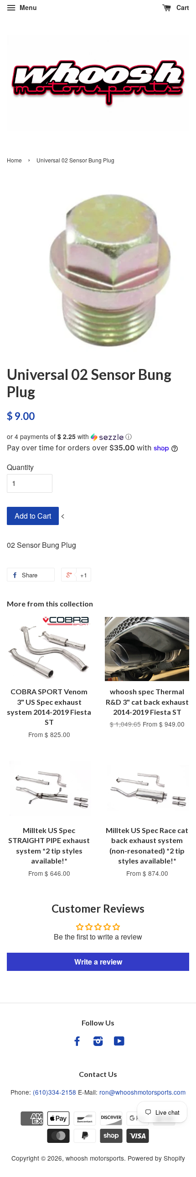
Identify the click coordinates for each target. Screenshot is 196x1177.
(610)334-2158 (54, 1091)
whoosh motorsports (95, 1157)
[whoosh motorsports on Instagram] (98, 1042)
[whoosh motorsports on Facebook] (77, 1042)
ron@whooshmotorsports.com (142, 1091)
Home (14, 160)
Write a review (98, 961)
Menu (27, 7)
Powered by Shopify (156, 1157)
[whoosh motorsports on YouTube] (119, 1042)
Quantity (20, 467)
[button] (98, 436)
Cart (182, 7)
